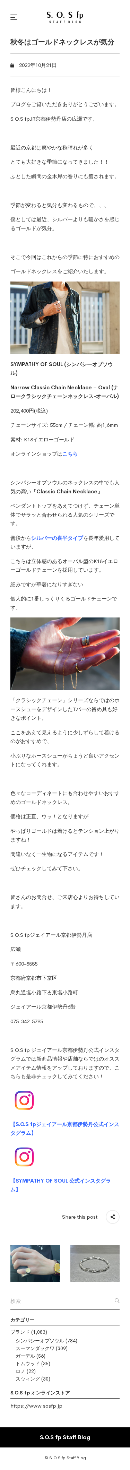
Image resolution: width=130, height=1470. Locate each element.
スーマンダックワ (35, 1348)
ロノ (20, 1371)
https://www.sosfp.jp (36, 1405)
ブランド (20, 1332)
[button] (15, 17)
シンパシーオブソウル (40, 1341)
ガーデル (25, 1356)
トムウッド (28, 1363)
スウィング (28, 1379)
